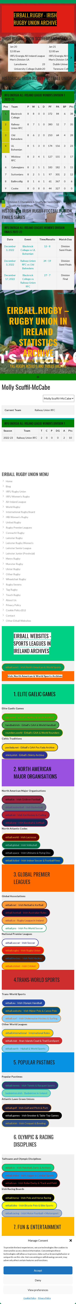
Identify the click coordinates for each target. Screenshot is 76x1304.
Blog (8, 486)
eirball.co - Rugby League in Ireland (24, 920)
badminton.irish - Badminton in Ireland (26, 1093)
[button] (70, 1240)
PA (57, 106)
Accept (38, 1270)
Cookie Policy (30, 1298)
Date (10, 239)
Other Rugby (13, 574)
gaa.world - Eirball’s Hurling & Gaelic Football (29, 717)
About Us (11, 600)
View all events (65, 293)
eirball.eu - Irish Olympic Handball (23, 1002)
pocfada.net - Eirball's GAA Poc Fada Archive (29, 747)
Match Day (65, 239)
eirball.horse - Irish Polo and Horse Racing (28, 1197)
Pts (71, 106)
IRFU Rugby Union (16, 491)
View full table (66, 195)
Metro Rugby (13, 558)
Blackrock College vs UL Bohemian (28, 250)
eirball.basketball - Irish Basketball (24, 807)
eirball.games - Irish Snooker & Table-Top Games (32, 1115)
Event (28, 239)
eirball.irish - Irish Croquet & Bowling (25, 1123)
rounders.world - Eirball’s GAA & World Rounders (32, 732)
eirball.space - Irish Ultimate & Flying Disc (28, 852)
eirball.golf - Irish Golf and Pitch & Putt (26, 1107)
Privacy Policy (44, 1298)
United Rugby (13, 522)
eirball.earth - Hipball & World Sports (25, 1048)
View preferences (38, 1290)
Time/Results (47, 239)
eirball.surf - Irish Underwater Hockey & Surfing (31, 1018)
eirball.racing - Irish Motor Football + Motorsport (32, 1213)
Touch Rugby (13, 594)
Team (14, 106)
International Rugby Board (20, 511)
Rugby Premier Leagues (19, 527)
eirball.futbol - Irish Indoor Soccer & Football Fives (32, 860)
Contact (10, 615)
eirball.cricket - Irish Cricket (20, 966)
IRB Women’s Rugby (17, 517)
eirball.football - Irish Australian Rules (25, 912)
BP (64, 106)
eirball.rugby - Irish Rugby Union (22, 950)
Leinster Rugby (14, 537)
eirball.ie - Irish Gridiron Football (22, 799)
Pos (6, 106)
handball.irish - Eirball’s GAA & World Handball (30, 725)
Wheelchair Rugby (16, 579)
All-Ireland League (16, 501)
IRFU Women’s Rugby (18, 496)
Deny (38, 1280)
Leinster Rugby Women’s (19, 542)
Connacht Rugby (15, 532)
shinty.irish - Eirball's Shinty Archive (24, 755)
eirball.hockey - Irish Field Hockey (23, 958)
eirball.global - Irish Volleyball (21, 844)
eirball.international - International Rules (27, 1032)
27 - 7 (47, 275)
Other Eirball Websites (18, 620)
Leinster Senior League (18, 548)
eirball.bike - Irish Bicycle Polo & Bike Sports (29, 1205)
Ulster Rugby (13, 569)
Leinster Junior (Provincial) (20, 553)
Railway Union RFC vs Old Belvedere (28, 264)
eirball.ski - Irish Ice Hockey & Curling (25, 815)
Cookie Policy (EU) (16, 610)
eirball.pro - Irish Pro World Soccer (24, 928)
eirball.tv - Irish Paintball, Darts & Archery (28, 1167)
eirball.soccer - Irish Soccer (20, 942)
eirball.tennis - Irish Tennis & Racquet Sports (30, 1085)
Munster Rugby (14, 563)
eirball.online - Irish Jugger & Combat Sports (29, 1175)
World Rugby (13, 506)
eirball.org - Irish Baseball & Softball (24, 822)
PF (50, 106)
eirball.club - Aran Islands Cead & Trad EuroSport (32, 1040)
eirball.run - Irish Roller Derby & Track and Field (31, 1183)
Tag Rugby (11, 589)
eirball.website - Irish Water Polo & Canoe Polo (31, 1010)
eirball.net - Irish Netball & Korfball (24, 904)
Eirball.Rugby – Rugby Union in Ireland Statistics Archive (38, 331)
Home (9, 481)
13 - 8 (47, 246)
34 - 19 (47, 260)
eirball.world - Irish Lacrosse (20, 837)
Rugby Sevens (14, 584)
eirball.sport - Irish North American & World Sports (33, 667)
